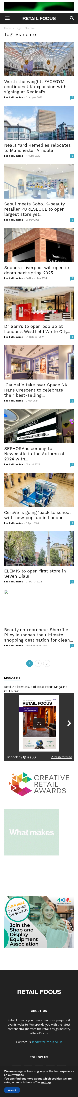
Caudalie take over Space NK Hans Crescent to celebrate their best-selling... (36, 390)
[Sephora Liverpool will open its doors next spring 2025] (39, 245)
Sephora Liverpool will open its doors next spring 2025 (37, 270)
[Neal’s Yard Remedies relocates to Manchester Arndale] (39, 123)
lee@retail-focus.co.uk (47, 1042)
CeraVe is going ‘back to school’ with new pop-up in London (38, 515)
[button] (7, 18)
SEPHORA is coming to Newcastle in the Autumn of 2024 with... (34, 453)
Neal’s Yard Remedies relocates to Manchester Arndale (37, 148)
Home (7, 28)
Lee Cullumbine (13, 97)
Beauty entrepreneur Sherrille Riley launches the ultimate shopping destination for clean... (38, 635)
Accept (12, 1090)
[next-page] (46, 663)
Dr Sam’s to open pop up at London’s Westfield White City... (37, 329)
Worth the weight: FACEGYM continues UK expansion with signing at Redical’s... (35, 86)
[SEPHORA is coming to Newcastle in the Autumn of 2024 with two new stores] (39, 426)
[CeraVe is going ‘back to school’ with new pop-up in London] (39, 490)
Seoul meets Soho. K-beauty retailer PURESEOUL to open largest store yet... (34, 209)
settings (46, 1082)
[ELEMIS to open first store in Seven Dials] (39, 548)
